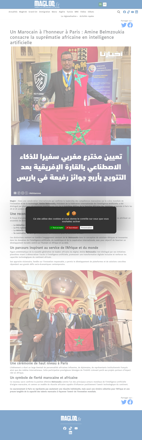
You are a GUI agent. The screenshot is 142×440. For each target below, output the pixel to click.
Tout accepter (57, 228)
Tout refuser (73, 228)
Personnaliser (86, 228)
